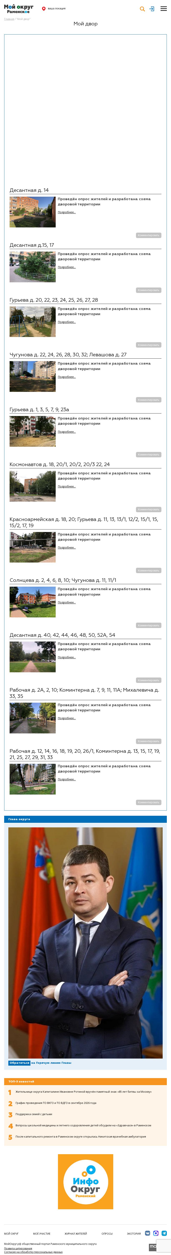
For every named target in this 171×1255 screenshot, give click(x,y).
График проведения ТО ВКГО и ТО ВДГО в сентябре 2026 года (56, 1103)
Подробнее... (67, 212)
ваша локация (56, 8)
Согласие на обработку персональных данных (33, 1252)
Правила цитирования (18, 1248)
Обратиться (19, 1062)
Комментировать (148, 235)
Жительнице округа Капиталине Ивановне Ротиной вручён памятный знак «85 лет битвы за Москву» (84, 1091)
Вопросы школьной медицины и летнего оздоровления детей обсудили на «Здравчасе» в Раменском (83, 1125)
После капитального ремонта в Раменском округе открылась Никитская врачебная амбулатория (81, 1136)
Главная (9, 19)
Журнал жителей (76, 1233)
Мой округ (11, 1233)
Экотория (134, 1233)
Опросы (107, 1233)
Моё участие (41, 1233)
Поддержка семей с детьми (34, 1114)
